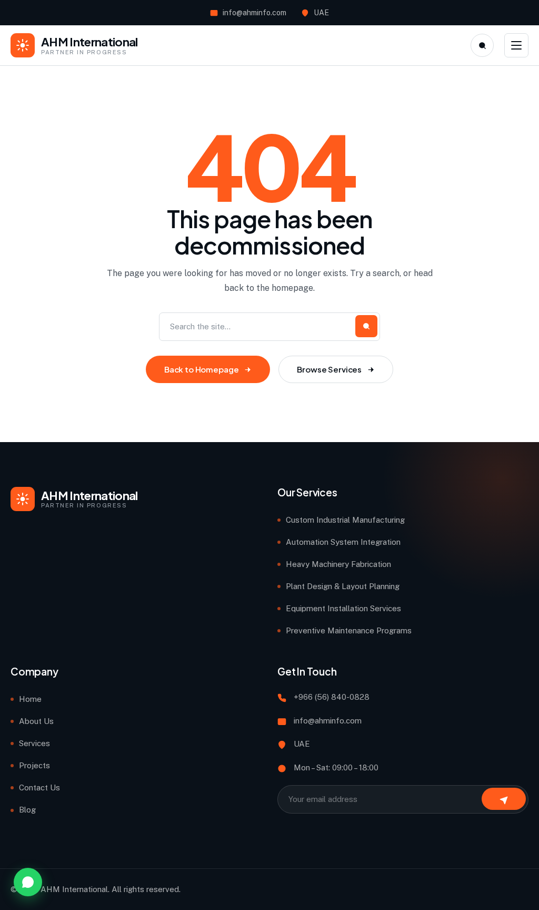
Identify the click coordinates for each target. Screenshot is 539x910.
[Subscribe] (504, 799)
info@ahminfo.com (254, 12)
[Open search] (482, 45)
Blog (27, 809)
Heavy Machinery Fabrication (338, 564)
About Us (36, 721)
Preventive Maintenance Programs (349, 630)
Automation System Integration (343, 541)
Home (30, 698)
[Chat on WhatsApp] (28, 882)
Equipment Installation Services (343, 608)
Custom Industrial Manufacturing (345, 519)
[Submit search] (366, 326)
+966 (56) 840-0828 (332, 696)
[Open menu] (516, 45)
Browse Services (329, 369)
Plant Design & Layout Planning (343, 586)
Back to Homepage (201, 369)
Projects (34, 765)
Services (34, 743)
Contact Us (39, 787)
